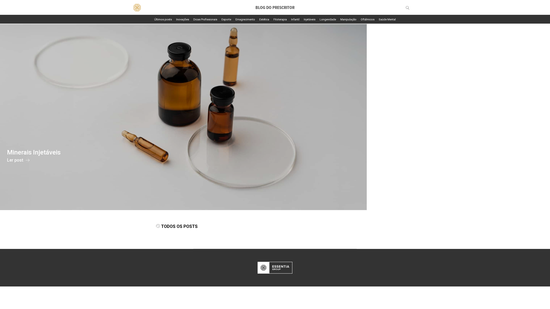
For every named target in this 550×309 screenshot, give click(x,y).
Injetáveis (309, 19)
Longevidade (328, 19)
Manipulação (348, 19)
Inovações (182, 19)
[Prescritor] (137, 7)
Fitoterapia (280, 19)
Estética (264, 19)
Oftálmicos (367, 19)
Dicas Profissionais (205, 19)
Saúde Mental (387, 19)
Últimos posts (163, 19)
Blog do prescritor (275, 8)
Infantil (295, 19)
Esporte (226, 19)
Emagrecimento (245, 19)
